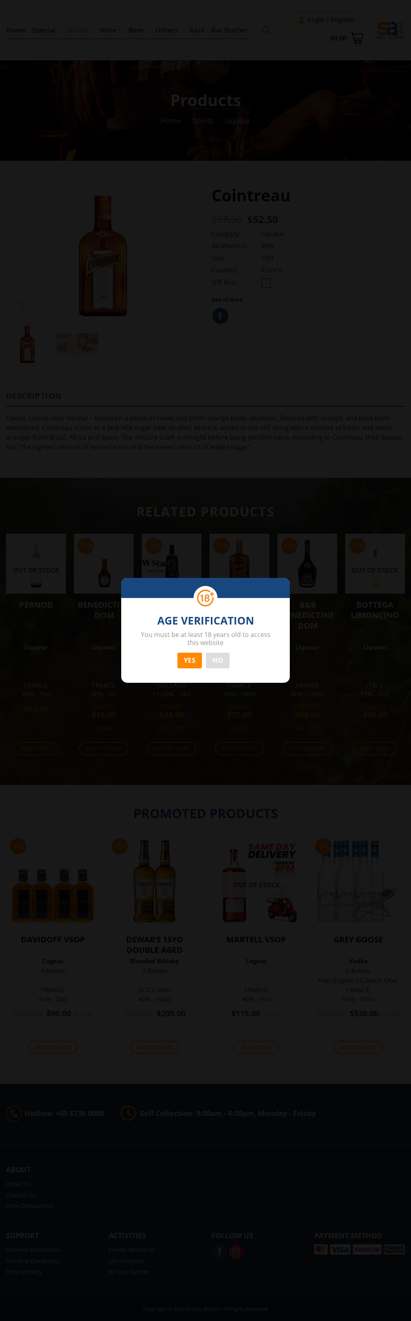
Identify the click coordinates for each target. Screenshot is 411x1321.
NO (217, 660)
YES (189, 660)
